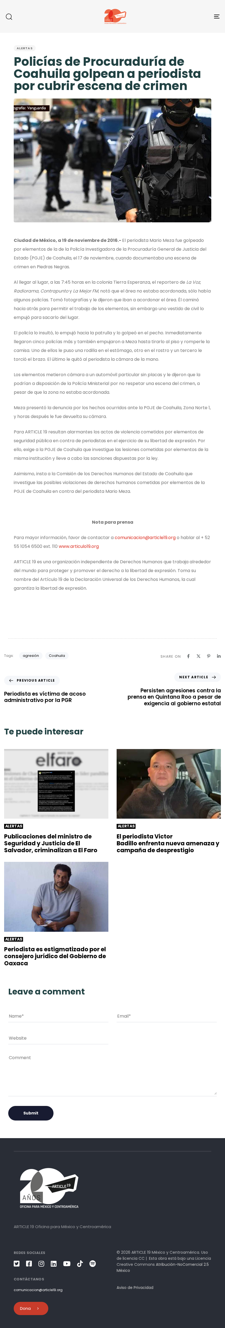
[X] (198, 656)
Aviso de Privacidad (135, 1287)
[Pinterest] (209, 656)
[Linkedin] (219, 656)
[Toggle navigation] (184, 16)
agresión (31, 655)
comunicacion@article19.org (145, 537)
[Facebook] (188, 656)
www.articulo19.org (79, 546)
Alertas (25, 48)
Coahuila (57, 655)
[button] (8, 16)
